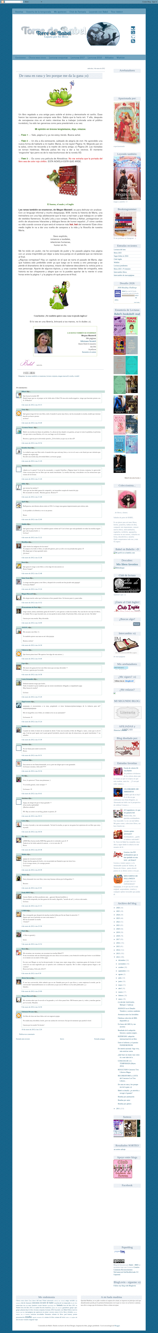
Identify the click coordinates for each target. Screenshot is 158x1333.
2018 (118, 936)
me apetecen (38, 1312)
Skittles (24, 854)
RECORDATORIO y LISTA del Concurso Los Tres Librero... (128, 1078)
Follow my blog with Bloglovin (125, 1286)
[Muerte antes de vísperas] (120, 453)
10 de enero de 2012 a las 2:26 (32, 1029)
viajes (36, 1320)
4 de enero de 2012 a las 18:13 (32, 816)
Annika (24, 524)
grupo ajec (73, 1308)
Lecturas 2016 (95, 57)
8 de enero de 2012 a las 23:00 (32, 991)
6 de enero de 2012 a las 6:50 (31, 973)
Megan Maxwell (27, 594)
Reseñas (19, 12)
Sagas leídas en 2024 (121, 256)
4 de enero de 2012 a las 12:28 (32, 558)
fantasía (60, 1305)
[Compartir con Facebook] (31, 373)
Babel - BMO (133, 1265)
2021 (118, 925)
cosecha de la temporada (62, 1303)
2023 (118, 918)
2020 (118, 929)
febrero (121, 995)
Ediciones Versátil (88, 341)
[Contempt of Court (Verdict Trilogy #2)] (120, 413)
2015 (118, 946)
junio (120, 981)
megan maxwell (63, 376)
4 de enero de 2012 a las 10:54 (32, 443)
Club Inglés (118, 259)
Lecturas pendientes (121, 266)
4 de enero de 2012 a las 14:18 (32, 645)
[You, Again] (120, 354)
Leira (24, 821)
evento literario (42, 1305)
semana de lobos (49, 1317)
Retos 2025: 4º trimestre (122, 269)
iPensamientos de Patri (30, 607)
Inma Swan (25, 578)
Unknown (25, 650)
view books (137, 302)
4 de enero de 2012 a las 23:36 (32, 926)
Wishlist (121, 57)
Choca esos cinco (37, 57)
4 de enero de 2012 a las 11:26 (32, 479)
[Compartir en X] (29, 373)
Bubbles (24, 726)
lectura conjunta (52, 376)
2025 (118, 911)
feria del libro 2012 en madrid (30, 1308)
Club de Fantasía (77, 12)
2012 (118, 957)
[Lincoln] (132, 433)
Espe (23, 663)
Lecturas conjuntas (58, 57)
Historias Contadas (120, 730)
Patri (23, 931)
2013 (118, 953)
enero (120, 999)
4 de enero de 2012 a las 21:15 (32, 906)
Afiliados (109, 57)
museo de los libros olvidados (64, 1312)
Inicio (62, 1039)
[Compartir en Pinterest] (34, 373)
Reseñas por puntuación (126, 1097)
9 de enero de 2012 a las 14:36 (32, 1007)
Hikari (24, 391)
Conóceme (20, 57)
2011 (118, 1109)
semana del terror (60, 1317)
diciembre (122, 960)
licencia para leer (20, 1312)
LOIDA (24, 911)
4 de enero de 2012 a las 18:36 (32, 832)
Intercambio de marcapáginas (124, 275)
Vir (23, 776)
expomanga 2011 (52, 1305)
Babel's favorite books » (133, 478)
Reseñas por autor (124, 1100)
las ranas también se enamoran (36, 376)
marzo (120, 992)
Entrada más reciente (23, 1039)
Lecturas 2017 (78, 57)
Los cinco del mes (35, 1300)
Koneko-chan (26, 448)
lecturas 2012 (49, 1310)
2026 (118, 908)
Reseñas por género (124, 1104)
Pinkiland (25, 760)
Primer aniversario (48, 1300)
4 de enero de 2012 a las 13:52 (32, 603)
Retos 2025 (118, 253)
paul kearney (68, 1314)
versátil (76, 376)
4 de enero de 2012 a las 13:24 (32, 589)
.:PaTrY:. (25, 627)
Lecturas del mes (120, 250)
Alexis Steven (26, 978)
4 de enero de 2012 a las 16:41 (32, 793)
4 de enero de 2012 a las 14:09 (32, 623)
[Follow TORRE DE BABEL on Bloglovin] (121, 669)
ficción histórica (45, 1308)
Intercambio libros (120, 272)
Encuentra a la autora (89, 352)
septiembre (122, 971)
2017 (118, 939)
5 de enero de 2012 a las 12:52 (32, 944)
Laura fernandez (27, 679)
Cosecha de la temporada (38, 12)
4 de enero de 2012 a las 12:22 (32, 537)
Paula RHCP (26, 892)
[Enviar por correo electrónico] (24, 373)
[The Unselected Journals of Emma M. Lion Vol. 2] (132, 374)
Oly (23, 836)
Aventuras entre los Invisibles (128, 1014)
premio (75, 1314)
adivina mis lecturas (59, 1300)
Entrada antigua (99, 1039)
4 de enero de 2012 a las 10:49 (32, 423)
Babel (123, 291)
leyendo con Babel (61, 1310)
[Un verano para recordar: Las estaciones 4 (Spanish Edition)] (132, 354)
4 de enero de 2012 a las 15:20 (32, 697)
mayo (120, 985)
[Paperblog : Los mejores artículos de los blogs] (120, 1253)
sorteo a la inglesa (70, 1317)
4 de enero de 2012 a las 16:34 (32, 771)
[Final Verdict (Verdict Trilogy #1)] (120, 472)
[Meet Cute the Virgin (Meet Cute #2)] (120, 335)
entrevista (19, 1305)
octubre (121, 967)
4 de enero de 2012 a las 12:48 (32, 573)
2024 (118, 915)
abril (120, 988)
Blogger (117, 1326)
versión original (29, 1320)
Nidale (24, 875)
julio (120, 978)
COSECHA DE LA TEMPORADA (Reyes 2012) (127, 1063)
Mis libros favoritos (127, 564)
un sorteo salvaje (119, 1149)
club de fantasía (26, 1303)
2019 (118, 932)
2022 (118, 922)
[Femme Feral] (132, 334)
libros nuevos (72, 1310)
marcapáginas (29, 1312)
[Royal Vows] (120, 434)
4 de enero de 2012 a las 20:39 (32, 870)
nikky (24, 484)
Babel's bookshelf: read (127, 313)
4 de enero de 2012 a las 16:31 (32, 755)
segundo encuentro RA (38, 1317)
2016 (118, 943)
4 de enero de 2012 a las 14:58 (32, 674)
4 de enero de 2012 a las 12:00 (32, 519)
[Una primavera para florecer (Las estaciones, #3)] (120, 374)
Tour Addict (117, 12)
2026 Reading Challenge (127, 287)
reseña (71, 376)
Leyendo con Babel (98, 12)
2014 (118, 950)
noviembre (122, 964)
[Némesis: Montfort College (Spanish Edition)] (132, 413)
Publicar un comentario (27, 1034)
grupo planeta (20, 1310)
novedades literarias (44, 1314)
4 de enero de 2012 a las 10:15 (32, 405)
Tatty (23, 409)
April (23, 502)
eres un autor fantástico (30, 1305)
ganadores (65, 1308)
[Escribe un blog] (27, 373)
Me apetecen (60, 12)
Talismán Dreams (28, 1012)
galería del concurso (57, 1307)
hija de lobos (29, 1310)
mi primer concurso (48, 1312)
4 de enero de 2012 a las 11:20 (32, 461)
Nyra (23, 949)
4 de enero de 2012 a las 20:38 (32, 850)
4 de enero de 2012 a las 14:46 (32, 659)
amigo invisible (70, 1300)
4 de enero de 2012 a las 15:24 (32, 722)
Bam (23, 562)
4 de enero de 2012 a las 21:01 (32, 888)
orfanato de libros (57, 1314)
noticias (33, 1314)
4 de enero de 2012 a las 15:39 (32, 740)
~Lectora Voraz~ (27, 427)
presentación (20, 1317)
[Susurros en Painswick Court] (132, 392)
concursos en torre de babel (42, 1303)
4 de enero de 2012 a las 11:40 (32, 497)
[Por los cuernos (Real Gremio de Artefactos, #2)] (132, 453)
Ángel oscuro (26, 702)
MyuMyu (25, 542)
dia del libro (74, 1303)
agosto (120, 974)
